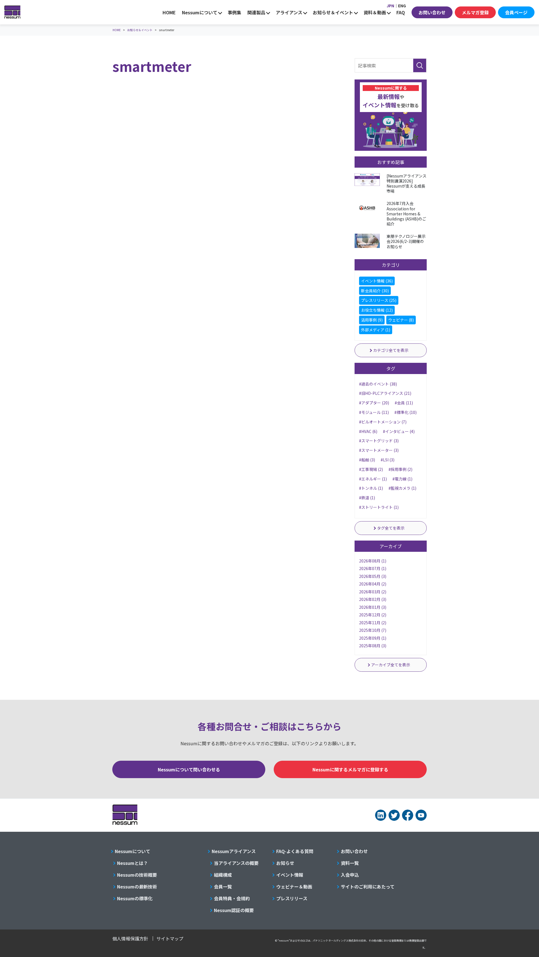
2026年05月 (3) (372, 576)
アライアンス (289, 12)
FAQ (400, 12)
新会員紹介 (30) (375, 290)
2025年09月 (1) (372, 638)
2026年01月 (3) (372, 607)
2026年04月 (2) (372, 584)
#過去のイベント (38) (378, 384)
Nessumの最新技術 (137, 886)
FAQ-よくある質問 (294, 851)
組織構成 (223, 874)
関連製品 (256, 12)
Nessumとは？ (132, 863)
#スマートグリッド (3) (379, 440)
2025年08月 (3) (372, 645)
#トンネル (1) (371, 488)
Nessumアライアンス (234, 851)
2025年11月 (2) (372, 622)
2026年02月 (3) (372, 599)
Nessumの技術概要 (137, 874)
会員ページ (516, 12)
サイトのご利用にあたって (367, 886)
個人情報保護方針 (130, 938)
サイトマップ (169, 938)
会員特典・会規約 (232, 898)
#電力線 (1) (402, 479)
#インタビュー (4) (399, 431)
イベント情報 (289, 874)
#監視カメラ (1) (402, 488)
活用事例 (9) (372, 320)
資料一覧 (350, 863)
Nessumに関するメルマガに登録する (350, 769)
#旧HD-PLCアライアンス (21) (385, 393)
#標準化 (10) (405, 412)
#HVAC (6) (368, 431)
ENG (402, 5)
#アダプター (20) (374, 402)
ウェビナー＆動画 (294, 886)
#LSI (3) (387, 459)
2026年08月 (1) (372, 561)
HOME (169, 12)
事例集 (234, 12)
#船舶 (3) (367, 459)
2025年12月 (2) (372, 615)
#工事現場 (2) (371, 469)
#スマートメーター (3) (379, 450)
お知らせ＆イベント (333, 12)
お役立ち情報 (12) (377, 310)
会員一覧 (223, 886)
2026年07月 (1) (372, 568)
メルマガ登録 (475, 12)
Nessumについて (199, 12)
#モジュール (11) (374, 412)
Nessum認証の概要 (234, 910)
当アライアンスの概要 (236, 863)
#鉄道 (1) (367, 497)
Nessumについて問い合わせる (189, 769)
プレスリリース (291, 898)
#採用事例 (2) (400, 469)
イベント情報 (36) (377, 281)
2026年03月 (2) (372, 591)
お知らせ (285, 863)
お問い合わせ (432, 12)
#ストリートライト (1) (379, 507)
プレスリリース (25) (378, 300)
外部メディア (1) (375, 329)
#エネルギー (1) (373, 479)
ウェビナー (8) (401, 320)
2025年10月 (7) (372, 630)
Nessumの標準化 (134, 898)
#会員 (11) (404, 402)
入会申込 (350, 874)
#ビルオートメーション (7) (382, 422)
